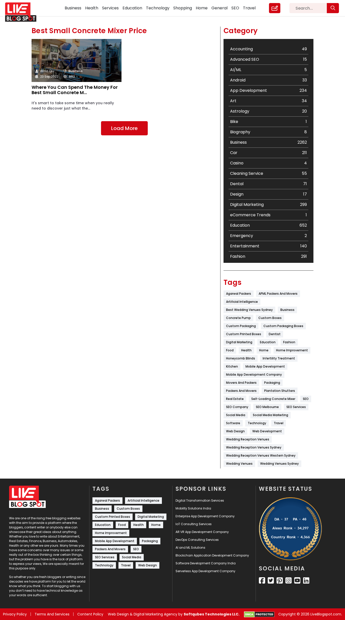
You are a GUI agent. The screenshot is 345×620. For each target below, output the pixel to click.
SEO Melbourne (267, 407)
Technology (157, 8)
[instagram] (288, 580)
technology (257, 423)
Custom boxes (270, 318)
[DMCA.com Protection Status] (259, 614)
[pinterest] (280, 580)
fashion (289, 342)
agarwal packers (238, 293)
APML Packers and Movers (278, 293)
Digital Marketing (239, 342)
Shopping (182, 8)
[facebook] (262, 580)
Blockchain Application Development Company (212, 555)
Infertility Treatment (279, 358)
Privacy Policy (15, 614)
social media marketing (270, 415)
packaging (272, 382)
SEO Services (296, 407)
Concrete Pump (238, 318)
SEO (235, 8)
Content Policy (90, 614)
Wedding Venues (239, 463)
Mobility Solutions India (193, 508)
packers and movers (241, 391)
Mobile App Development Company (254, 374)
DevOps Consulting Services (197, 540)
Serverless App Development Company (205, 571)
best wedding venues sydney (249, 310)
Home (202, 8)
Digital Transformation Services (200, 500)
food (230, 350)
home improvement (292, 350)
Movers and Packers (241, 382)
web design (235, 431)
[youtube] (297, 580)
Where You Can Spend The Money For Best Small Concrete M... (75, 90)
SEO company (237, 407)
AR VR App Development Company (202, 532)
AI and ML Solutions (190, 547)
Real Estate (235, 399)
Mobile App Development (265, 366)
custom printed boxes (243, 334)
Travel (249, 8)
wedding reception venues (247, 439)
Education (132, 8)
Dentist (275, 334)
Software (233, 423)
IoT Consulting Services (194, 524)
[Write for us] (274, 8)
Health (91, 8)
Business (73, 8)
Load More (124, 128)
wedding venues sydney (279, 463)
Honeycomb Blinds (240, 358)
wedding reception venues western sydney (260, 455)
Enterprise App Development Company (205, 516)
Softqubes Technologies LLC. (211, 614)
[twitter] (271, 580)
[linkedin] (306, 580)
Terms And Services (52, 614)
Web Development (267, 431)
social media (235, 415)
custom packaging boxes (283, 326)
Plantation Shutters (279, 391)
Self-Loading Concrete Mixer (273, 399)
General (219, 8)
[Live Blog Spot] (23, 12)
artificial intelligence (242, 302)
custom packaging (241, 326)
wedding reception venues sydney (253, 447)
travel (278, 423)
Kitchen (232, 366)
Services (110, 8)
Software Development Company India (206, 563)
